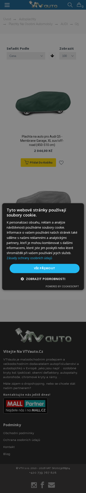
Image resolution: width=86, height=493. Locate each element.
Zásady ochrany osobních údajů (29, 258)
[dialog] (43, 246)
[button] (43, 278)
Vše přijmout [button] (44, 268)
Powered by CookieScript (62, 286)
